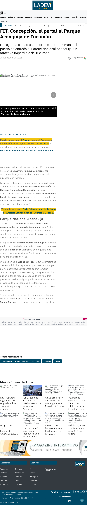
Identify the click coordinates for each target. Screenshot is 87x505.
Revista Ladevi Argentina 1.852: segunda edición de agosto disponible (8, 403)
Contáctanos (65, 496)
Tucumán (44, 143)
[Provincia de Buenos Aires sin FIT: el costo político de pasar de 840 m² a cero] (77, 390)
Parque (26, 139)
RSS (69, 501)
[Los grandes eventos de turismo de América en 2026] (9, 417)
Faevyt (39, 26)
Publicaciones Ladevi (50, 470)
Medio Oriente (20, 26)
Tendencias (58, 17)
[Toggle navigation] (4, 12)
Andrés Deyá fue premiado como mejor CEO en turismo (76, 429)
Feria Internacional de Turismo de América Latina (26, 150)
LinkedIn (33, 480)
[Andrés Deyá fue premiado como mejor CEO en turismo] (77, 417)
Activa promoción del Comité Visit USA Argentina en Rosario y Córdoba (54, 402)
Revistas (83, 17)
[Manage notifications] (82, 500)
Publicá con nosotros (61, 492)
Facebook (33, 473)
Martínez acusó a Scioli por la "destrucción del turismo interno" (31, 432)
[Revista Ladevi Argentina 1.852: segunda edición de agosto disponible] (9, 390)
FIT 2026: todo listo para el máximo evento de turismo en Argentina (32, 403)
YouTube (33, 484)
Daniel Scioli (71, 26)
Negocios (28, 17)
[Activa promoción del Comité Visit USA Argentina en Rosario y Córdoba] (54, 390)
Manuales (20, 17)
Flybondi (31, 26)
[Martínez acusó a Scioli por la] (32, 419)
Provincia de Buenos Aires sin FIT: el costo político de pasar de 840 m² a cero (76, 403)
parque (57, 361)
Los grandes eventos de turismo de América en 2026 (9, 429)
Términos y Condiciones (9, 502)
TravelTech (38, 17)
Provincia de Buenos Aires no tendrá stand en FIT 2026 (53, 429)
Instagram (34, 477)
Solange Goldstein (15, 134)
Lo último (11, 17)
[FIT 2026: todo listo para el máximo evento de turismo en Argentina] (32, 390)
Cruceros (67, 17)
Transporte (48, 17)
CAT (62, 26)
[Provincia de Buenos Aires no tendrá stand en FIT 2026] (54, 417)
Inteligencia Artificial (51, 26)
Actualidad (4, 469)
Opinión (75, 17)
